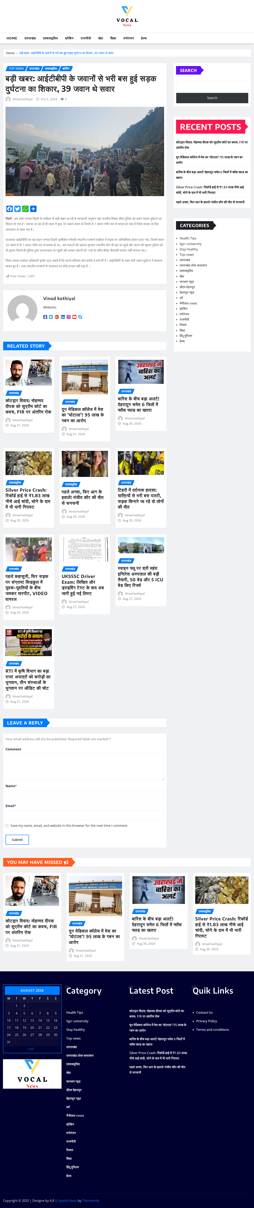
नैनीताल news (188, 303)
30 (55, 1035)
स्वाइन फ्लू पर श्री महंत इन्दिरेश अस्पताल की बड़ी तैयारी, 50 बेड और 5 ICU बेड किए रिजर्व (140, 576)
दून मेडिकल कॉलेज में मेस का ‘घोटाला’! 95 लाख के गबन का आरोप (83, 414)
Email (11, 806)
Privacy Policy (206, 1021)
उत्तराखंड (30, 38)
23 (55, 1027)
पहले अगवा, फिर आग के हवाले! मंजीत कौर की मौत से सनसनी (83, 497)
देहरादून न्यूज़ (187, 292)
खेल (100, 38)
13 (32, 1020)
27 (32, 1035)
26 (24, 1035)
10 (9, 1020)
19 (24, 1027)
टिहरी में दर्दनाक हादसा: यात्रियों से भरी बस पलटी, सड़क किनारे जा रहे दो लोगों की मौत (141, 498)
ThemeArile (90, 1200)
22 (48, 1027)
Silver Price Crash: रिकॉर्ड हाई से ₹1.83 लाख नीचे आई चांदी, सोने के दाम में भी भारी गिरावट (28, 498)
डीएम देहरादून (187, 287)
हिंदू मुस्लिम (186, 336)
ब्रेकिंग (69, 38)
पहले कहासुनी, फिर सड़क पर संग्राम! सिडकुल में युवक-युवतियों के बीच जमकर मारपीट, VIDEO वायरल (27, 587)
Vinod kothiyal (23, 99)
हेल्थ (144, 38)
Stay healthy (189, 249)
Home (12, 38)
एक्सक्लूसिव (50, 38)
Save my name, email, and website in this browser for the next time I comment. (69, 825)
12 (24, 1020)
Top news (187, 254)
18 (16, 1027)
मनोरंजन (128, 38)
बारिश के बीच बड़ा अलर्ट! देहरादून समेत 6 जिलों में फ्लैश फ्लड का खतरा (139, 404)
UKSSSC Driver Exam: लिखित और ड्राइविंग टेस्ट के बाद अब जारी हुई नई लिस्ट (83, 584)
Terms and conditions (212, 1029)
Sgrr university (190, 244)
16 (55, 1020)
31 (9, 1042)
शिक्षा (113, 38)
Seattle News (67, 1200)
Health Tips (188, 238)
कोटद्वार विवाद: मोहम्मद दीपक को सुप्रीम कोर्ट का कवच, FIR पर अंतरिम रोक (28, 406)
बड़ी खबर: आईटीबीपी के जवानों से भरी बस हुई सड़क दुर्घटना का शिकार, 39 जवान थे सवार (66, 53)
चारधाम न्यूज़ (187, 281)
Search (188, 70)
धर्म (181, 298)
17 (9, 1027)
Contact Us (204, 1012)
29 (48, 1035)
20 (32, 1027)
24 (9, 1035)
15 (48, 1020)
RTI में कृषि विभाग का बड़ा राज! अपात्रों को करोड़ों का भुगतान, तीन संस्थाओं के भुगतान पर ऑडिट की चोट (28, 679)
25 (16, 1035)
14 (40, 1020)
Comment (13, 749)
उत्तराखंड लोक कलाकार (193, 265)
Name (11, 786)
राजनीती (86, 38)
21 (40, 1027)
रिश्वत (183, 325)
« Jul (31, 1049)
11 (16, 1020)
